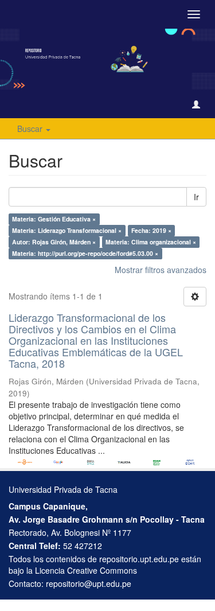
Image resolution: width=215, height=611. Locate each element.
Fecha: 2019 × (151, 230)
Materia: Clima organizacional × (150, 242)
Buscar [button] (31, 128)
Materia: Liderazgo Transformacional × (67, 230)
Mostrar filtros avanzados (160, 269)
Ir (196, 197)
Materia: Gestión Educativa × (54, 219)
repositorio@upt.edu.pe (88, 583)
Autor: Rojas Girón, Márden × (54, 242)
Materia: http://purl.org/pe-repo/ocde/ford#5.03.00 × (85, 253)
